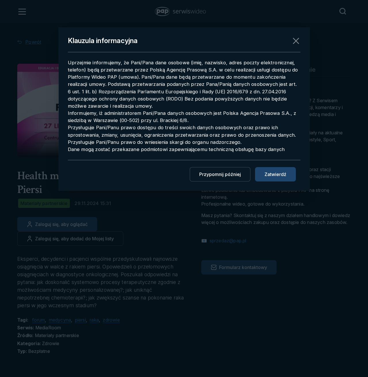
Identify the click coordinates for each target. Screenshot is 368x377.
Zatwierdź (275, 174)
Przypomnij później (220, 174)
